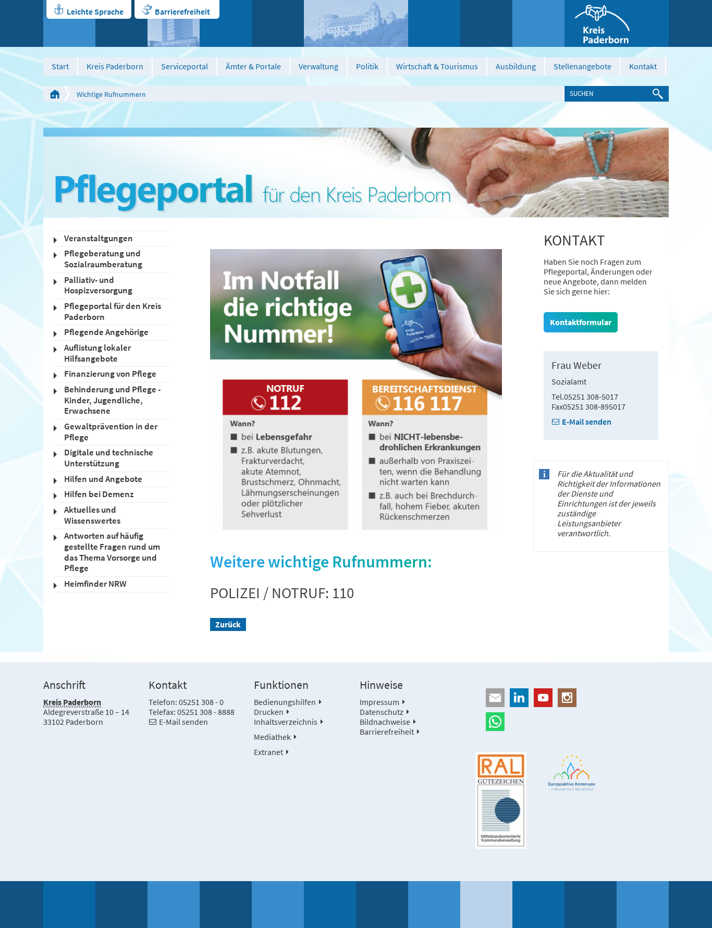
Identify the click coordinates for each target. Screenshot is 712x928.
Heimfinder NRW (95, 583)
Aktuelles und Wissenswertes (92, 515)
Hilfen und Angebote (103, 479)
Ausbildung (516, 66)
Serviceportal (184, 66)
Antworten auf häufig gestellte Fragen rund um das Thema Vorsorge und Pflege (112, 552)
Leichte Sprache (95, 11)
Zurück (228, 624)
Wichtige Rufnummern (111, 94)
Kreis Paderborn (115, 66)
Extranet (268, 752)
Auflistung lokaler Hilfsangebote (97, 353)
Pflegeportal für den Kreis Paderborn (112, 312)
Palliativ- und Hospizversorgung (98, 285)
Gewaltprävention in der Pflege (110, 432)
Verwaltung (318, 66)
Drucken (269, 712)
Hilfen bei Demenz (99, 494)
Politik (367, 66)
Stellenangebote (582, 66)
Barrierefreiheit (182, 11)
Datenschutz (381, 712)
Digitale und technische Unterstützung (108, 458)
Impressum (379, 702)
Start (60, 66)
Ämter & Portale (253, 66)
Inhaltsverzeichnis (285, 721)
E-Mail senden (586, 421)
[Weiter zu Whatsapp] (572, 721)
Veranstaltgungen (98, 238)
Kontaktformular (580, 322)
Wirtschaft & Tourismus (437, 66)
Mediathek (272, 737)
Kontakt (643, 66)
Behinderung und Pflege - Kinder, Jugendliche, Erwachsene (112, 400)
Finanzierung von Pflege (110, 373)
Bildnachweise (385, 721)
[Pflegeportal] (356, 172)
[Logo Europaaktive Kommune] (572, 772)
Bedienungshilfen (285, 702)
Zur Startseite (55, 94)
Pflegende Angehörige (106, 332)
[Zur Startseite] (616, 23)
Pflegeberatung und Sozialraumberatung (103, 259)
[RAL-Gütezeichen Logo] (500, 800)
